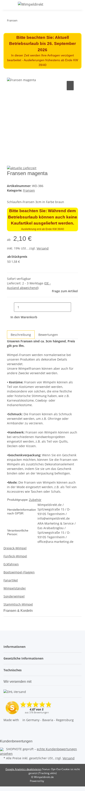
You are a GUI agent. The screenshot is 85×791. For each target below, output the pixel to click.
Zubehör (35, 500)
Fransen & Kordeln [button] (18, 610)
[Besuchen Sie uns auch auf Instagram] (6, 733)
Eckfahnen (11, 564)
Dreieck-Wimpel (15, 548)
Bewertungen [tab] (48, 335)
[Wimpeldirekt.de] (30, 4)
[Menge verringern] (10, 307)
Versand (43, 248)
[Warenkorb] (79, 4)
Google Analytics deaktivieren (23, 769)
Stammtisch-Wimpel (18, 604)
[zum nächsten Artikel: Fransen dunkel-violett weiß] (20, 21)
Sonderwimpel (14, 596)
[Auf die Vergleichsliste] (70, 85)
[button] (69, 4)
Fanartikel (10, 580)
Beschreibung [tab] (21, 335)
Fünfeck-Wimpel (15, 556)
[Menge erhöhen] (74, 307)
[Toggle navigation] (8, 5)
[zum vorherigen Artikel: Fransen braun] (28, 21)
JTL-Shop (50, 781)
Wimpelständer (14, 588)
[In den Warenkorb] (10, 75)
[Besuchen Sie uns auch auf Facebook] (6, 728)
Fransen (29, 190)
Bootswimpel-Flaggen (19, 572)
